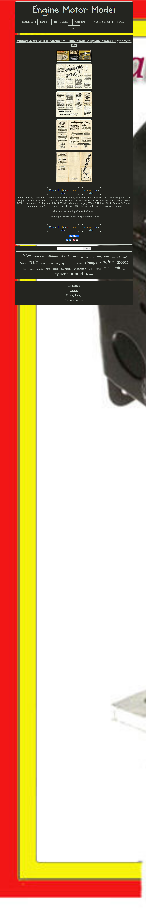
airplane (103, 256)
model (77, 273)
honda (23, 263)
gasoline (40, 269)
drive (26, 255)
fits (82, 257)
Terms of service (74, 300)
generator (80, 268)
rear (75, 256)
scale (55, 268)
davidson (90, 257)
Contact (74, 290)
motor (122, 262)
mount (32, 269)
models (69, 264)
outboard (116, 257)
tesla (33, 262)
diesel (25, 269)
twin (98, 268)
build (43, 263)
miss (124, 269)
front (89, 274)
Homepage (74, 285)
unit (117, 267)
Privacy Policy (74, 295)
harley (91, 269)
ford (48, 268)
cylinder (61, 274)
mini (107, 268)
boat (125, 257)
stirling (53, 256)
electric (65, 256)
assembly (66, 268)
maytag (60, 263)
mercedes (39, 256)
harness (78, 263)
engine (107, 262)
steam (50, 263)
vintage (91, 262)
